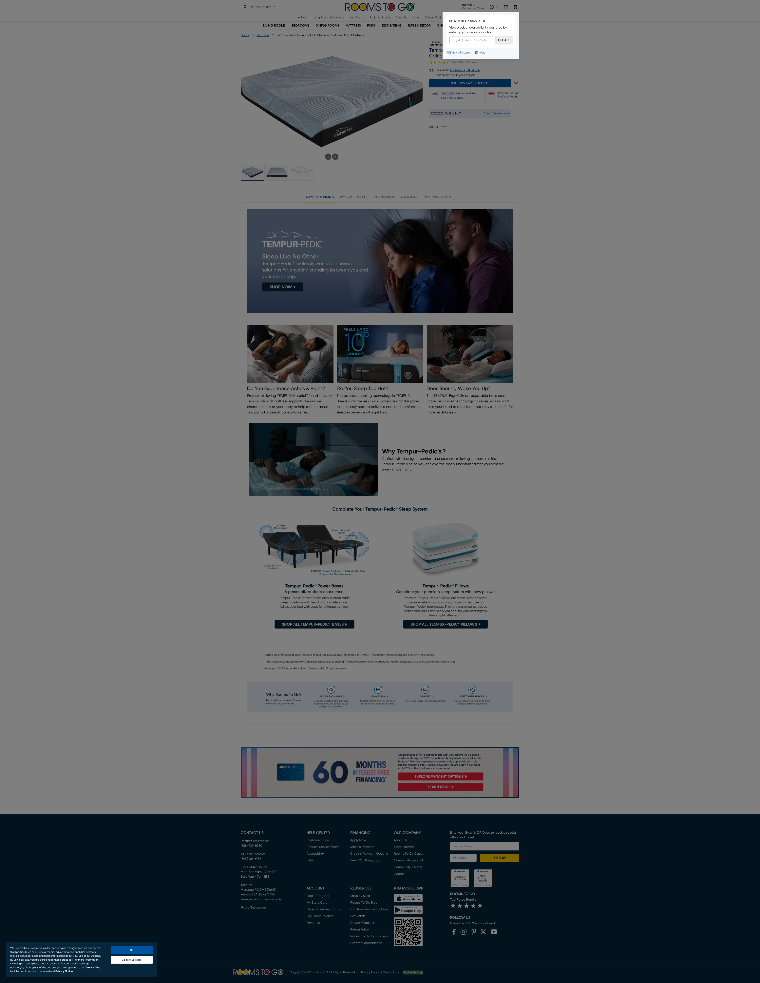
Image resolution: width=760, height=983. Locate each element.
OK (131, 950)
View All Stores (460, 52)
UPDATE (503, 40)
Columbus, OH (475, 21)
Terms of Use (92, 967)
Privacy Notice (64, 971)
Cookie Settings (132, 960)
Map (482, 52)
